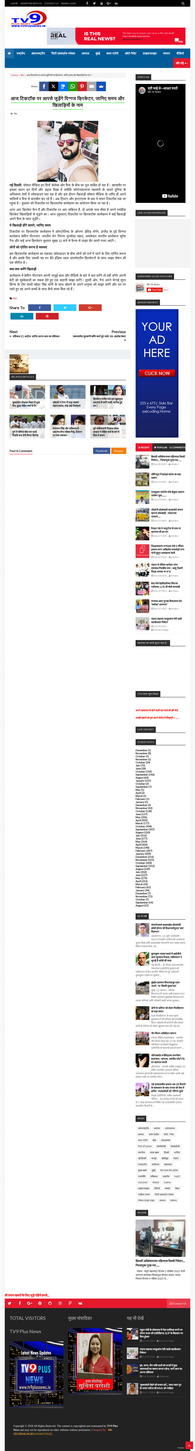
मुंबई (153, 1170)
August (139, 777)
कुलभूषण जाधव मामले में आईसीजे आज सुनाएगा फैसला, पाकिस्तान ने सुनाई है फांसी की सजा (166, 957)
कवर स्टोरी (143, 1140)
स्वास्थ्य (173, 1200)
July (138, 765)
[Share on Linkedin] (21, 316)
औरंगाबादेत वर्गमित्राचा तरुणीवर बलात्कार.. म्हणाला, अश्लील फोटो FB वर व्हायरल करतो (168, 1059)
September (142, 774)
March (139, 795)
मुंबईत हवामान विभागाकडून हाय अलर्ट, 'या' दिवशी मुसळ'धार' (165, 984)
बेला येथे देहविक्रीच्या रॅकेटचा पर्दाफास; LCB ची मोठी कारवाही (165, 585)
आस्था (141, 1134)
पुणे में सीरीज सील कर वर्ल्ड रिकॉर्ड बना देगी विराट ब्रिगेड (25, 433)
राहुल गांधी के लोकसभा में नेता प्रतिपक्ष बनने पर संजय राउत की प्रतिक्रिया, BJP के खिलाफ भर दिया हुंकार (161, 1333)
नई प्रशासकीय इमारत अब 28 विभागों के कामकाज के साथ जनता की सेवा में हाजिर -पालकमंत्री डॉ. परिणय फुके (168, 1088)
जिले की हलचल (145, 1146)
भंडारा (176, 1158)
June (138, 768)
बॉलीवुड (165, 1158)
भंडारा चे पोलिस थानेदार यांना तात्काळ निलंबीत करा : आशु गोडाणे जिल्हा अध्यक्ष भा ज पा (167, 568)
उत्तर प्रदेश (154, 1134)
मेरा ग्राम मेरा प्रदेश (169, 1170)
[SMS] (63, 86)
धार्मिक (177, 1152)
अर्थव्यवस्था (170, 1128)
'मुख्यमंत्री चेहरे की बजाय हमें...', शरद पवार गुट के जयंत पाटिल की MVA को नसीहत (160, 1386)
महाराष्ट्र (168, 1164)
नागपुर (154, 1158)
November (141, 753)
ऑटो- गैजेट (169, 1134)
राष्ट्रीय (166, 1176)
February (141, 798)
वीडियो (157, 1188)
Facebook (101, 450)
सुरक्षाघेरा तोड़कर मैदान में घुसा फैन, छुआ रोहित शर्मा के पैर (26, 404)
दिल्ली (166, 1152)
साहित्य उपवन (144, 1194)
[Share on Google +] (90, 307)
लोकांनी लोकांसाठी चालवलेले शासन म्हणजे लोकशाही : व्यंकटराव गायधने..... (167, 513)
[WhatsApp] (72, 86)
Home (14, 75)
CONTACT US (51, 3)
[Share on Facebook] (39, 307)
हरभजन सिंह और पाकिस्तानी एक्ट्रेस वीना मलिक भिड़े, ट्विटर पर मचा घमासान (67, 432)
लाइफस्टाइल (143, 1188)
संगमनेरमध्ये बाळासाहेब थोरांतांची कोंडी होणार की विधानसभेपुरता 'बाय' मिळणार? (167, 928)
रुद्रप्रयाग (143, 1182)
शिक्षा (177, 1188)
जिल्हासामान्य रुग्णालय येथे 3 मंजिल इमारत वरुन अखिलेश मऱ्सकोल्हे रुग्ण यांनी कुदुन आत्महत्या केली (167, 549)
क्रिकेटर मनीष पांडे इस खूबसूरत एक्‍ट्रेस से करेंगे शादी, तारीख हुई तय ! (108, 402)
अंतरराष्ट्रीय (143, 1128)
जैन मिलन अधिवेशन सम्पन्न (163, 1033)
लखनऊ (167, 1182)
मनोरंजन (155, 1164)
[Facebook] (44, 86)
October (140, 756)
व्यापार (167, 1188)
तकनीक (141, 1152)
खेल (22, 75)
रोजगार (156, 1182)
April (138, 792)
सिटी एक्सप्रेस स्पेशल (164, 1194)
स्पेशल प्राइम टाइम (146, 1200)
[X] (53, 86)
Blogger (118, 450)
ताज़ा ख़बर (154, 1152)
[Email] (91, 86)
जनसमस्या (165, 1140)
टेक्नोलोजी (175, 1146)
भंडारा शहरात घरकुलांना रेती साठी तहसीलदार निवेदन (166, 620)
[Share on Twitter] (65, 307)
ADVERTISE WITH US (31, 3)
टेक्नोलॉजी (161, 1146)
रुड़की (177, 1176)
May (138, 789)
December (141, 750)
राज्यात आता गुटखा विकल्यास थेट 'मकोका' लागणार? (166, 602)
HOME (14, 3)
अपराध (157, 1128)
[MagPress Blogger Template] (32, 19)
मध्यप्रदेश (142, 1164)
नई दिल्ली (142, 1158)
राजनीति (141, 1176)
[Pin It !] (47, 316)
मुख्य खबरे (142, 1170)
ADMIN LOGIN (68, 3)
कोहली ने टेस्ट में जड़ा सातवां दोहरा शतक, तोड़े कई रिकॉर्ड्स (66, 404)
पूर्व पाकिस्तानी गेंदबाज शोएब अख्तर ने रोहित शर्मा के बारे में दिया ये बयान (106, 432)
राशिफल (154, 1176)
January (140, 780)
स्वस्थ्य (162, 1200)
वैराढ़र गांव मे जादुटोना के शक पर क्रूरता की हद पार (166, 530)
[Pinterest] (82, 86)
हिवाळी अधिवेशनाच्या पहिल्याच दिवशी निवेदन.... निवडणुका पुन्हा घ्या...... (168, 458)
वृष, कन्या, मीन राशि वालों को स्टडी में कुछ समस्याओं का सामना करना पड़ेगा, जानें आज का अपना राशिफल (161, 1369)
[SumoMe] (101, 86)
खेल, (15, 113)
